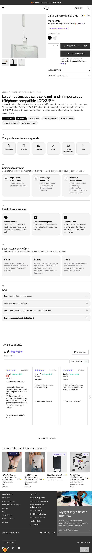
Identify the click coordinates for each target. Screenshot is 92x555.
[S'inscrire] (88, 530)
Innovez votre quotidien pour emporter (24, 448)
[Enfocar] (6, 54)
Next (90, 396)
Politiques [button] (34, 494)
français (7, 542)
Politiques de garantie (37, 498)
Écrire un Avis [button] (81, 352)
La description (54, 70)
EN (78, 8)
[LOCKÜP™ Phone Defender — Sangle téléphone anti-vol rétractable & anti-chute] (35, 462)
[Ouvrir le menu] (5, 8)
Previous (2, 396)
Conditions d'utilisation (38, 514)
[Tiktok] (45, 533)
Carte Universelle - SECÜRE (15, 415)
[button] (69, 23)
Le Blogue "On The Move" (11, 505)
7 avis (88, 15)
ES (81, 8)
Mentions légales (35, 521)
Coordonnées (34, 525)
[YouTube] (54, 533)
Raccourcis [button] (7, 494)
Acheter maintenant (75, 53)
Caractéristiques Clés (58, 76)
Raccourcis (6, 498)
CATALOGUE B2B (8, 519)
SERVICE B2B (7, 515)
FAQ (3, 512)
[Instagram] (49, 533)
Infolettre (5, 522)
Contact (5, 508)
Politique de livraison (37, 510)
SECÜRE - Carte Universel (43, 402)
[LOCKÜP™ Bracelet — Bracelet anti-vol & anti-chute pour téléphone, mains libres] (12, 462)
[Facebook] (41, 533)
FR (76, 8)
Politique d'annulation (37, 517)
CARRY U (82, 542)
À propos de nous (8, 501)
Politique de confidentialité (39, 501)
